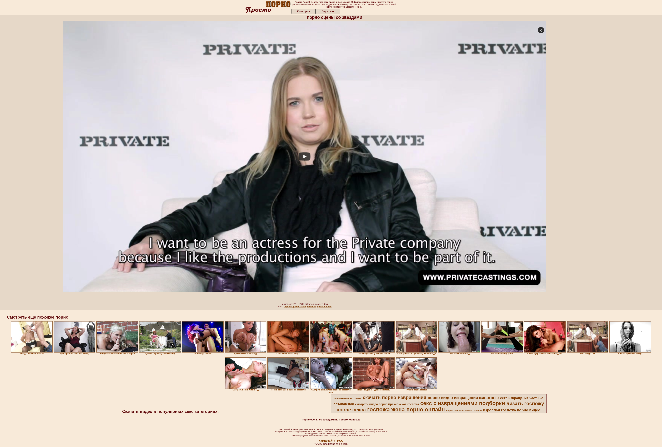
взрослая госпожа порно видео (511, 410)
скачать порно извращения (394, 397)
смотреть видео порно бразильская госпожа (387, 404)
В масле (301, 306)
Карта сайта (327, 440)
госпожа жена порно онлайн (406, 409)
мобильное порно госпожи (347, 398)
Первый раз (290, 306)
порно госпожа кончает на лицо (464, 410)
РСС (340, 440)
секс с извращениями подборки (462, 403)
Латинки (311, 306)
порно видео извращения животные (463, 397)
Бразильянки (324, 306)
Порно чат (328, 11)
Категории (303, 11)
